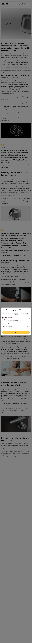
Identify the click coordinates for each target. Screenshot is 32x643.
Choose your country (7, 317)
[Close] (29, 309)
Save (16, 332)
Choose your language (7, 323)
